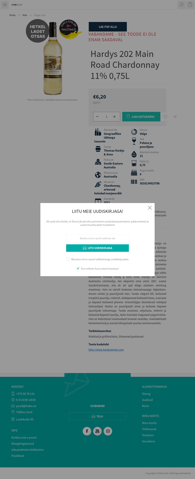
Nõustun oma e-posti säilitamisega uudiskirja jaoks (100, 259)
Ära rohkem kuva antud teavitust (100, 268)
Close (150, 208)
